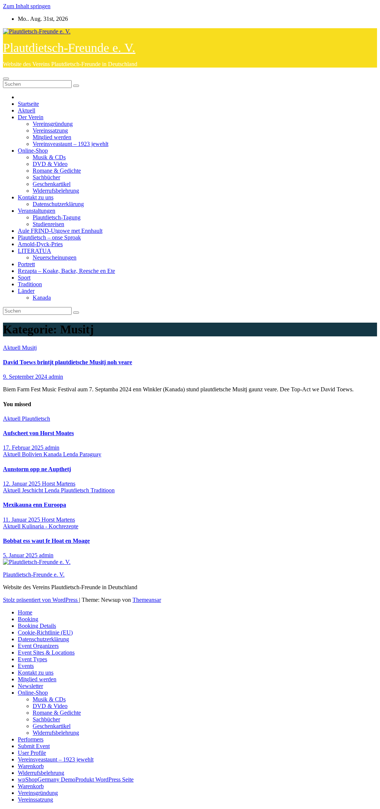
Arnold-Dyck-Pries (40, 244)
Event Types (32, 659)
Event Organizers (38, 646)
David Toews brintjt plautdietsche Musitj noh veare (67, 362)
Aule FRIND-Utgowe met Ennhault (60, 231)
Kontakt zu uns (35, 197)
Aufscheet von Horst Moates (38, 433)
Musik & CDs (49, 157)
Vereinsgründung (53, 124)
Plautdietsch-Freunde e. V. (69, 48)
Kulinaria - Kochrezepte (50, 526)
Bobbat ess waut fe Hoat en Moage (46, 541)
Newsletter (30, 686)
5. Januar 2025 (21, 555)
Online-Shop (33, 150)
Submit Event (34, 746)
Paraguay (90, 454)
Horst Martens (58, 483)
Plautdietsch (36, 418)
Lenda (71, 454)
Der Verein (30, 117)
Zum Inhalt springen (26, 6)
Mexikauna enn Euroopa (34, 505)
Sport (24, 277)
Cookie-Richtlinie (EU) (45, 632)
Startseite (28, 104)
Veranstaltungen (36, 211)
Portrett (26, 264)
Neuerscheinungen (54, 257)
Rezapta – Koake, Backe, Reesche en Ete (66, 271)
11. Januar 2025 (22, 519)
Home (25, 612)
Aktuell (26, 110)
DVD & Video (50, 164)
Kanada (42, 297)
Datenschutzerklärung (58, 204)
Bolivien (32, 454)
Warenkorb (31, 766)
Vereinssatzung (50, 130)
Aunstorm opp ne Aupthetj (37, 469)
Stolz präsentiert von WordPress (41, 600)
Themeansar (146, 600)
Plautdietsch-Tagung (57, 217)
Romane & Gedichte (57, 170)
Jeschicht (33, 490)
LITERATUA (34, 251)
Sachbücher (46, 177)
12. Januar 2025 (22, 483)
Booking (28, 619)
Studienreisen (48, 224)
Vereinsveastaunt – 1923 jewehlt (70, 144)
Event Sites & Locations (46, 652)
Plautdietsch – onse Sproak (49, 237)
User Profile (32, 753)
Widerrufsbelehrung (56, 190)
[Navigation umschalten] (6, 79)
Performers (30, 739)
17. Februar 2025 (24, 447)
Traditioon (30, 284)
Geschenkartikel (52, 184)
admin (56, 376)
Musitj (29, 348)
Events (26, 666)
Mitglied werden (52, 137)
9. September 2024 (26, 376)
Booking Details (37, 626)
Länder (26, 291)
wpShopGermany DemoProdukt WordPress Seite (76, 779)
